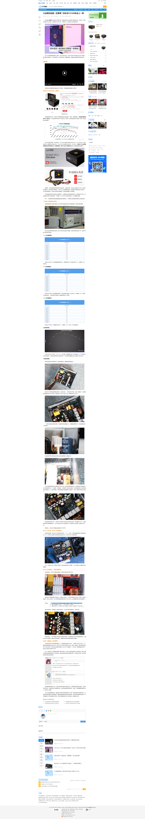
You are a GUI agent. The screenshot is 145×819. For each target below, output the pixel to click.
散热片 (69, 488)
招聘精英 (82, 807)
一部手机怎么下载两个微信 (77, 795)
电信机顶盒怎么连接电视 (65, 797)
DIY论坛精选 (91, 81)
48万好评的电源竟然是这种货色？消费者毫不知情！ (67, 740)
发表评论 (83, 721)
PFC (65, 391)
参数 (89, 9)
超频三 (46, 786)
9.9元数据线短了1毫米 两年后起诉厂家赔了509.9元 (66, 771)
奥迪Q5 (102, 149)
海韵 (66, 565)
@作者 (46, 721)
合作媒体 (66, 807)
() (40, 23)
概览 (85, 9)
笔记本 (50, 3)
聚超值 (47, 0)
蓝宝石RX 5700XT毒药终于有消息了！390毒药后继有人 (68, 763)
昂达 (49, 784)
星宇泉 (53, 782)
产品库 (44, 0)
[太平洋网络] (56, 809)
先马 (59, 782)
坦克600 (98, 149)
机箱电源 (55, 6)
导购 (44, 701)
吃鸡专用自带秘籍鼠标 (93, 91)
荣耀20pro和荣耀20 (42, 799)
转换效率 (50, 142)
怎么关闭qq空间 (48, 795)
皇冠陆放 (100, 147)
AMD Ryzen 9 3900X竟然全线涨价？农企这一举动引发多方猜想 (70, 747)
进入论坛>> (104, 81)
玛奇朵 (96, 147)
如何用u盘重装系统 (55, 795)
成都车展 (90, 145)
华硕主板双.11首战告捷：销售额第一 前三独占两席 (67, 755)
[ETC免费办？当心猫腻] (92, 99)
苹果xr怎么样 (48, 800)
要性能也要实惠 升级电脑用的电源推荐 (52, 701)
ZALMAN (48, 786)
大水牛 (47, 784)
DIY (41, 751)
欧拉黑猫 (103, 145)
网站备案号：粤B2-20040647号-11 (67, 813)
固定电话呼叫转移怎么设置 (43, 797)
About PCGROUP (52, 807)
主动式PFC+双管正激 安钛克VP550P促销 (73, 703)
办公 (41, 765)
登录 (99, 0)
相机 (57, 3)
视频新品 (75, 3)
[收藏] (40, 21)
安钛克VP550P (43, 9)
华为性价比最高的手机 (58, 799)
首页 (49, 6)
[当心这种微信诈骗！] (102, 99)
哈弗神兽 (94, 149)
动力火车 (48, 782)
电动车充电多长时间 (49, 799)
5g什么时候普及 (72, 799)
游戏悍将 (42, 782)
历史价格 (75, 9)
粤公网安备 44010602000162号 (68, 816)
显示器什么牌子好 (74, 797)
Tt (45, 784)
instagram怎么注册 (68, 800)
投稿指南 (69, 807)
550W (61, 189)
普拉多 (99, 145)
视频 (49, 0)
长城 (42, 784)
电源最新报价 (77, 780)
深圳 (98, 115)
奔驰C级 (90, 149)
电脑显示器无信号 (75, 800)
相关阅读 (41, 740)
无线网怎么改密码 (69, 795)
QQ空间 (40, 35)
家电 (65, 3)
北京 (89, 115)
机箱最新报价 (72, 780)
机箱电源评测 (60, 6)
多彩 (51, 782)
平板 (54, 3)
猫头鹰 (54, 786)
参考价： (98, 26)
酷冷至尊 (56, 782)
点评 (105, 9)
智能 (41, 760)
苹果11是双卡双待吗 (81, 797)
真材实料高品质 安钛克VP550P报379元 (52, 703)
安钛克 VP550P (99, 24)
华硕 (51, 786)
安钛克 (78, 55)
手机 (47, 3)
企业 (68, 3)
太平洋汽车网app (92, 152)
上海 (92, 115)
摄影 (41, 754)
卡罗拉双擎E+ (93, 150)
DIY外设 (61, 3)
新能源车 (97, 152)
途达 (89, 147)
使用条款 (72, 807)
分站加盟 (79, 807)
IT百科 (90, 3)
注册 (101, 0)
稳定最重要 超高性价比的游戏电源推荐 (72, 701)
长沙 (44, 703)
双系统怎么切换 (57, 797)
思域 (89, 150)
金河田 (46, 782)
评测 (101, 9)
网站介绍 (56, 807)
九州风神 (42, 786)
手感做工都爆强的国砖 (102, 91)
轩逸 (98, 150)
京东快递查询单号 (42, 795)
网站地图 (85, 807)
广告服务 (63, 807)
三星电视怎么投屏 (66, 799)
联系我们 (76, 807)
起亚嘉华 (92, 147)
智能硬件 (95, 3)
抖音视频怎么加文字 (42, 800)
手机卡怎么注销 (51, 797)
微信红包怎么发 (54, 800)
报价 (92, 9)
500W (61, 523)
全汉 (75, 393)
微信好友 (40, 28)
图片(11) (96, 9)
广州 (64, 703)
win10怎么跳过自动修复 (43, 802)
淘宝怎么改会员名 (79, 799)
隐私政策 (59, 807)
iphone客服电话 (62, 795)
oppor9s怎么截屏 (61, 800)
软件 (71, 3)
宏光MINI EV (95, 145)
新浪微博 (40, 31)
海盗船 (56, 786)
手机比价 (81, 9)
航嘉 (44, 784)
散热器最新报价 (83, 780)
